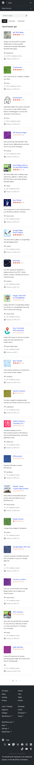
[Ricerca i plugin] (26, 15)
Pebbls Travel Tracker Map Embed (20, 487)
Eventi (20, 710)
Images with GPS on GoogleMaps (19, 297)
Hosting (4, 697)
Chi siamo (5, 691)
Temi (19, 694)
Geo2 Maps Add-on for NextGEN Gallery (20, 166)
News (4, 694)
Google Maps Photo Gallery (18, 231)
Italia (7, 740)
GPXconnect (17, 456)
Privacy (4, 700)
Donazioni (22, 713)
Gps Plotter (17, 200)
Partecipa (21, 706)
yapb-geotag (18, 647)
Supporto (5, 710)
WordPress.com (8, 722)
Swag (20, 716)
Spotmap (16, 261)
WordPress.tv (7, 716)
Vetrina (20, 691)
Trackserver (17, 67)
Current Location (19, 579)
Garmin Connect (19, 391)
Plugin (20, 697)
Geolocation (17, 98)
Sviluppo (4, 713)
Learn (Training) (7, 706)
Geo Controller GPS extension (19, 329)
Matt (4, 725)
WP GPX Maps (18, 32)
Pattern (20, 700)
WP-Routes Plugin (19, 133)
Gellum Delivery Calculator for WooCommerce (19, 422)
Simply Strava (18, 519)
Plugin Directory (6, 8)
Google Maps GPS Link (21, 547)
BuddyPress (7, 732)
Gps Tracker (17, 361)
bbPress (5, 728)
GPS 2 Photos (18, 612)
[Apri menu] (31, 2)
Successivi (20, 680)
